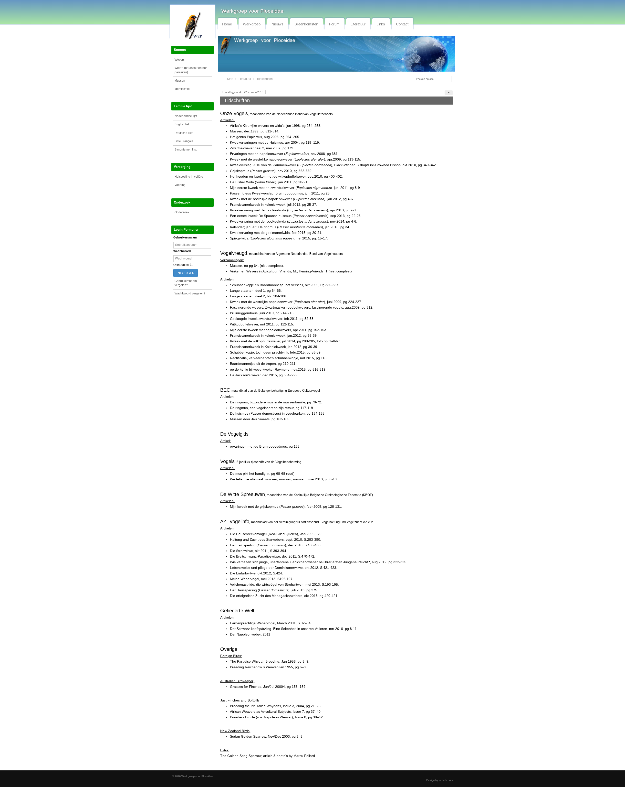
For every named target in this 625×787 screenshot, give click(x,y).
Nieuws (277, 24)
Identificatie (182, 89)
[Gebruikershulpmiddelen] (449, 92)
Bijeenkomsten (306, 24)
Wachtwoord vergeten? (190, 293)
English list (182, 124)
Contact (402, 24)
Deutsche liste (184, 133)
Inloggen (186, 273)
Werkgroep (251, 24)
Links (380, 24)
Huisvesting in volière (189, 176)
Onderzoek (182, 212)
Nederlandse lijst (186, 116)
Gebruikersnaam (185, 237)
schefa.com (446, 780)
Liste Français (184, 141)
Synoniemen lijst (186, 149)
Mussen (180, 80)
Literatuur (358, 24)
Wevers (180, 59)
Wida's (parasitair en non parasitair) (191, 70)
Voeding (180, 185)
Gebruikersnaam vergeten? (186, 283)
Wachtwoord (182, 251)
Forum (334, 24)
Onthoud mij (181, 265)
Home (227, 24)
